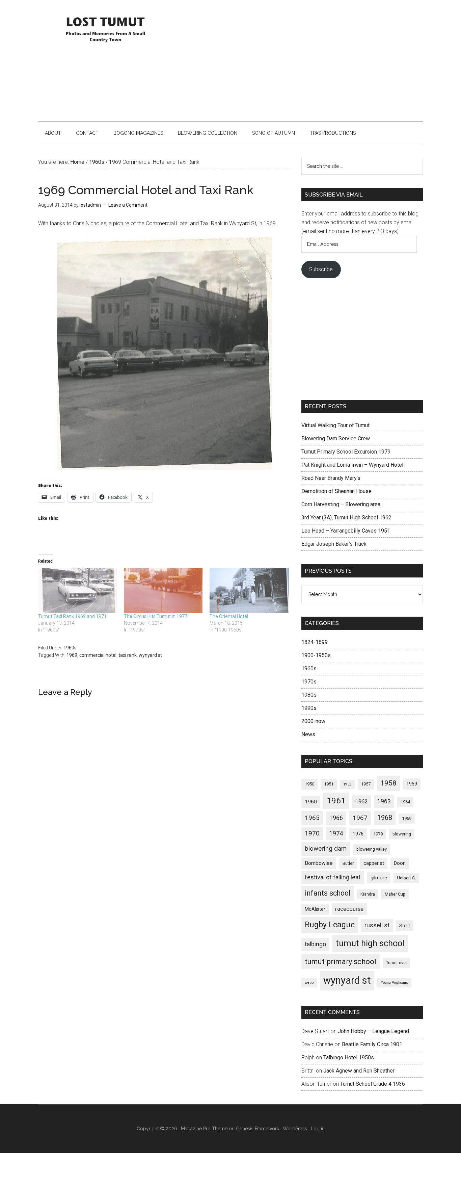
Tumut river (396, 962)
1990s (309, 708)
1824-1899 (314, 642)
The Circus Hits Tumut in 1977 (155, 616)
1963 (384, 801)
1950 (309, 784)
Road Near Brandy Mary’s (330, 478)
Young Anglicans (394, 982)
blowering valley (371, 849)
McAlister (315, 909)
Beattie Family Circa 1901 (372, 1044)
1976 (358, 833)
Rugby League (330, 924)
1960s (70, 647)
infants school (328, 893)
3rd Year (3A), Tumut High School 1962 (346, 517)
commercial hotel (97, 655)
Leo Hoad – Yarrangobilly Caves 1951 (345, 530)
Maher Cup (395, 894)
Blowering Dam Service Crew (335, 438)
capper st (373, 863)
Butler (348, 863)
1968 (384, 818)
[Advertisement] (300, 61)
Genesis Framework (257, 1128)
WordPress (295, 1128)
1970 (312, 833)
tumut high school (370, 943)
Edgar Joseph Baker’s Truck (334, 544)
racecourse (349, 909)
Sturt (404, 925)
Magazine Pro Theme (204, 1128)
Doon (400, 863)
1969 (71, 655)
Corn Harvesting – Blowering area (340, 504)
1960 (311, 802)
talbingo (315, 944)
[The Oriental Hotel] (249, 590)
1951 (328, 784)
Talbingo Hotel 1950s (348, 1057)
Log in (318, 1128)
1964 (405, 801)
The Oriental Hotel (229, 616)
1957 (366, 784)
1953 (347, 784)
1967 (360, 818)
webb (309, 982)
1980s (309, 695)
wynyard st (150, 655)
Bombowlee (319, 863)
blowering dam (326, 848)
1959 (411, 784)
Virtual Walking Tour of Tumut (335, 425)
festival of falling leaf (333, 877)
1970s (309, 681)
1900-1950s (316, 655)
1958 (388, 783)
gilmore (379, 877)
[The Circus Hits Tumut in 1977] (163, 590)
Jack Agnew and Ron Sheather (359, 1070)
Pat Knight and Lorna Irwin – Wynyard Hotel (352, 465)
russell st (376, 925)
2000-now (313, 721)
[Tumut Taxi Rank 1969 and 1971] (77, 590)
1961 (336, 800)
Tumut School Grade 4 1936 (372, 1084)
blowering (401, 833)
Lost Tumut (102, 29)
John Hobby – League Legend (373, 1031)
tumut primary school (340, 961)
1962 (361, 801)
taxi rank (127, 655)
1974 (336, 833)
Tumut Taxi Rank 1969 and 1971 (72, 616)
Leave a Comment (127, 205)
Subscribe (321, 269)
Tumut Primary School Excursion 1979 (345, 451)
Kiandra (367, 894)
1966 (336, 817)
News (308, 734)
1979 (378, 833)
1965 (312, 818)
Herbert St (406, 877)
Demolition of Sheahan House (336, 491)
